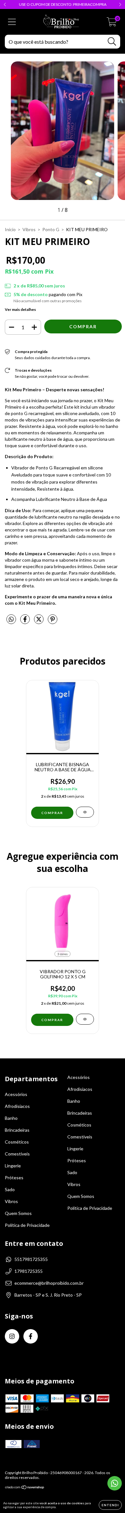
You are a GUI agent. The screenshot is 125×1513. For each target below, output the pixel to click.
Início (10, 229)
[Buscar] (112, 41)
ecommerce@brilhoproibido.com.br (49, 1283)
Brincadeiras (17, 1130)
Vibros (29, 229)
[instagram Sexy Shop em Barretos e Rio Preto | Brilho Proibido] (12, 1336)
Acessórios (16, 1094)
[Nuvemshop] (25, 1488)
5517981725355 (31, 1259)
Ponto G (50, 229)
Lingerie (13, 1165)
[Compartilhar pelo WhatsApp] (11, 619)
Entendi (110, 1505)
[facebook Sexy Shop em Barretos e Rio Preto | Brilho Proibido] (30, 1336)
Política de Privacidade (27, 1225)
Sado (10, 1189)
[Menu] (12, 22)
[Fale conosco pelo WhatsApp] (114, 1483)
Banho (11, 1118)
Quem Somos (18, 1213)
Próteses (14, 1177)
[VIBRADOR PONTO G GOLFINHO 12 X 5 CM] (85, 1019)
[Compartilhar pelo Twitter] (39, 621)
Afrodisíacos (17, 1106)
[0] (111, 23)
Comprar (52, 1020)
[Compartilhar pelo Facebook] (25, 621)
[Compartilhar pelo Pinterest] (52, 621)
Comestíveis (17, 1153)
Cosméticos (17, 1142)
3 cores (62, 954)
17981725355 (28, 1271)
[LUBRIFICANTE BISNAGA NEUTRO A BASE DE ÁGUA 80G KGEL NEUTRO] (85, 812)
